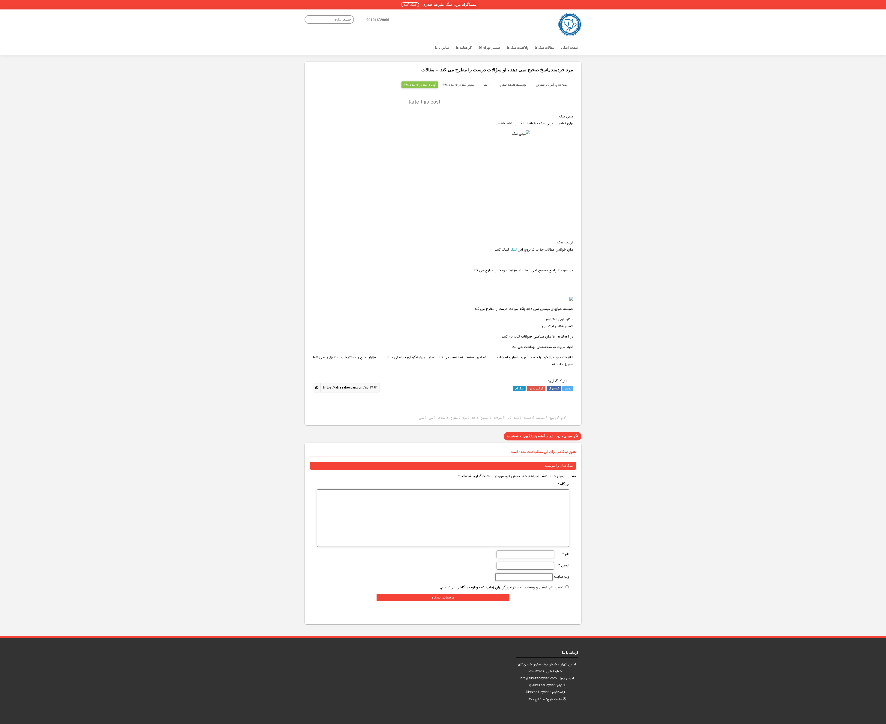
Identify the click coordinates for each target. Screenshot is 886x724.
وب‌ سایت (561, 577)
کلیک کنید (410, 4)
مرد (465, 418)
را (508, 418)
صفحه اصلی (569, 47)
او (562, 418)
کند (474, 418)
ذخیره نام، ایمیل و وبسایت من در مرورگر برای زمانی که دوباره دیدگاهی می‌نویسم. (501, 587)
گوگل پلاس (536, 388)
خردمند (540, 418)
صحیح (484, 418)
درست (527, 418)
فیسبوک (553, 388)
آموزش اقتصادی (545, 85)
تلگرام (519, 388)
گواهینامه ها (464, 47)
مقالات (442, 418)
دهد (516, 418)
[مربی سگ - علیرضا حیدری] (569, 24)
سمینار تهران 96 (489, 47)
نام (565, 554)
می (431, 418)
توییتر (567, 388)
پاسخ (553, 418)
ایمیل (563, 565)
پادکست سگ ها (517, 47)
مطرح (454, 418)
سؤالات (498, 418)
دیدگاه (563, 484)
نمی (421, 418)
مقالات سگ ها (544, 47)
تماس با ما (442, 47)
